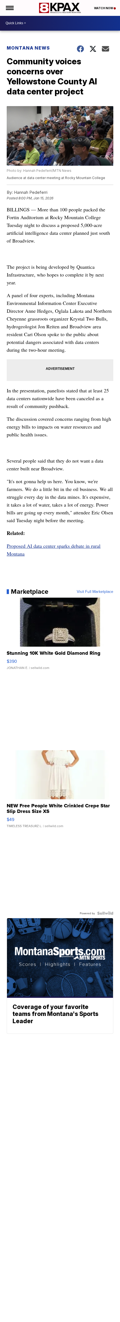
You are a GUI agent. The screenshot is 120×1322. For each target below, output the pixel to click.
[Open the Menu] (9, 7)
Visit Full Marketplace (95, 591)
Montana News (28, 48)
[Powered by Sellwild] (105, 913)
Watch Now (104, 8)
